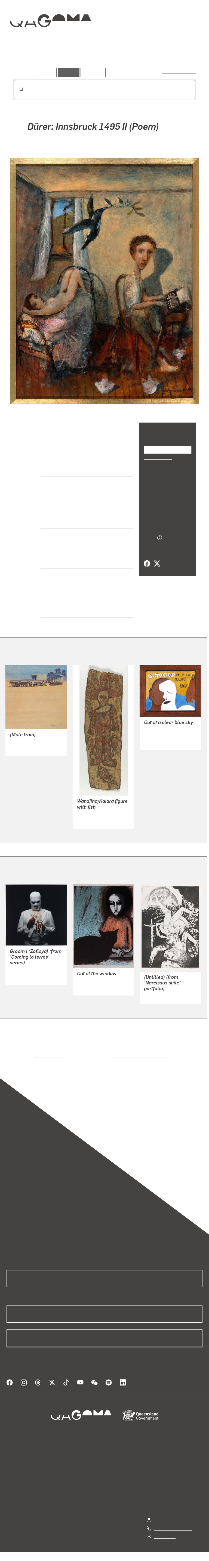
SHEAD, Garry (94, 144)
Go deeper (79, 59)
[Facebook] (147, 558)
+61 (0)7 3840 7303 (173, 1522)
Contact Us (164, 1530)
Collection (51, 38)
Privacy (92, 1553)
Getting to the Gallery (174, 1513)
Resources (92, 72)
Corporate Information (156, 1553)
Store (12, 1505)
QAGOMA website (24, 1498)
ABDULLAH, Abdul (28, 971)
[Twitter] (156, 558)
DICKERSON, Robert (96, 981)
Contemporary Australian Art (73, 484)
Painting (52, 516)
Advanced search (179, 71)
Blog (11, 1511)
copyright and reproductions (118, 1055)
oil (46, 535)
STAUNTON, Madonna (165, 736)
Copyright (117, 1553)
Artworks (24, 59)
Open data (16, 1492)
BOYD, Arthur (157, 996)
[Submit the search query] (17, 89)
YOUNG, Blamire (25, 748)
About (12, 1518)
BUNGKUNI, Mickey (95, 815)
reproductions (26, 1055)
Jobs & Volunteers (58, 1553)
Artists (51, 59)
